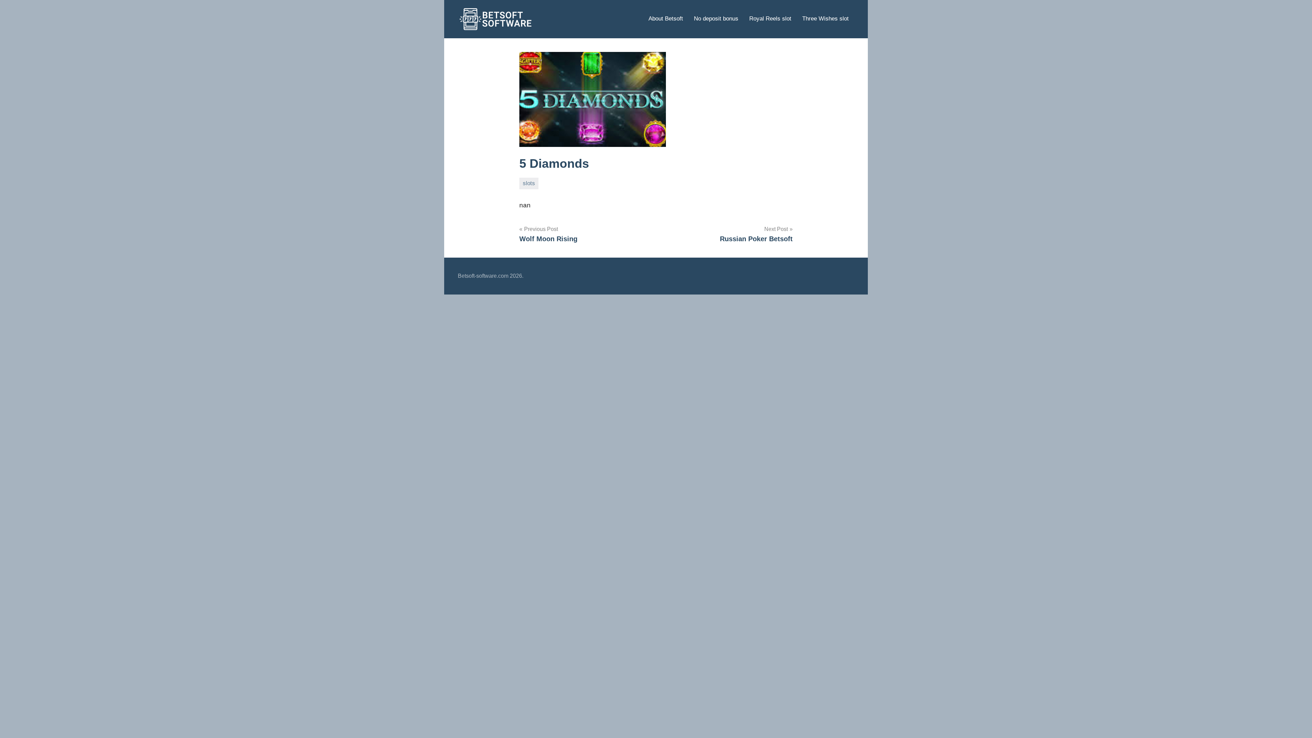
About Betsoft (665, 18)
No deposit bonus (716, 18)
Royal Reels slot (770, 18)
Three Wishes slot (825, 18)
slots (529, 183)
